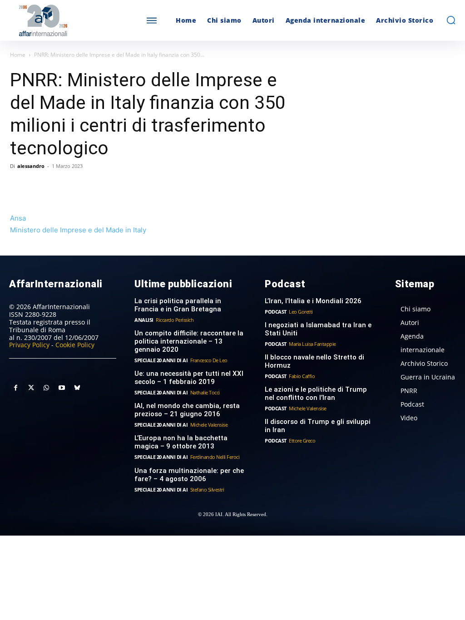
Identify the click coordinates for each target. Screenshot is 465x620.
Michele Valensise (209, 424)
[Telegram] (82, 186)
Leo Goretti (301, 311)
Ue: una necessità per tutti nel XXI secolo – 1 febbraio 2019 (188, 377)
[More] (144, 186)
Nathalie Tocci (205, 392)
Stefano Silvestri (207, 489)
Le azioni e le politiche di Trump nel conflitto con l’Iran (316, 393)
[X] (40, 186)
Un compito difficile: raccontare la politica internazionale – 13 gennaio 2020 (188, 341)
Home (17, 55)
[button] (451, 20)
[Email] (103, 186)
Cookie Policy (74, 344)
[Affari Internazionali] (65, 21)
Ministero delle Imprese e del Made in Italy (78, 230)
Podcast (276, 311)
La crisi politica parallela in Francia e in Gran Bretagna (177, 305)
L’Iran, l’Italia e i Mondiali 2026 (313, 301)
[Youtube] (61, 388)
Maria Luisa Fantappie (312, 343)
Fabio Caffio (302, 376)
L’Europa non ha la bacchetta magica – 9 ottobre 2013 (181, 442)
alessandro (31, 165)
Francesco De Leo (209, 360)
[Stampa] (123, 186)
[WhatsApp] (61, 186)
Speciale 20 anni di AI (161, 360)
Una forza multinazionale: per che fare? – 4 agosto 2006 (189, 475)
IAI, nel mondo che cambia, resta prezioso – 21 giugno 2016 (187, 410)
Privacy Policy (29, 344)
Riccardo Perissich (174, 319)
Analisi (143, 319)
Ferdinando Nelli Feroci (215, 456)
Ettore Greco (302, 440)
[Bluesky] (77, 388)
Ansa (18, 218)
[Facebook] (19, 186)
